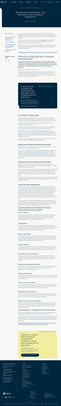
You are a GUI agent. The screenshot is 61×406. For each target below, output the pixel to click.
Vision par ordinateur (22, 246)
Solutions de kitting (6, 367)
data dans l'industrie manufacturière (42, 314)
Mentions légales (47, 393)
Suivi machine (54, 196)
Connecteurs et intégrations (27, 373)
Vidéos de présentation (26, 381)
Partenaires (32, 397)
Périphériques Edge (25, 377)
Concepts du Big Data (10, 42)
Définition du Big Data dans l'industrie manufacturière (10, 39)
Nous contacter (47, 397)
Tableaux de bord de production (7, 380)
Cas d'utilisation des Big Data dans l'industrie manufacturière (10, 46)
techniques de (33, 41)
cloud (25, 132)
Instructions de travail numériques (8, 365)
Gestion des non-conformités (27, 365)
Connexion (57, 2)
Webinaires (43, 366)
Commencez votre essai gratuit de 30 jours (29, 355)
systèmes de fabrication (29, 296)
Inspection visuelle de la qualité (27, 367)
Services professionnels (26, 376)
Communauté (44, 368)
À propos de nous (49, 2)
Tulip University (44, 365)
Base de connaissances (45, 369)
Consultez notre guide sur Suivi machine (41, 323)
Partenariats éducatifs (48, 395)
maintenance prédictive (35, 172)
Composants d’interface (26, 386)
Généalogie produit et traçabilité (7, 375)
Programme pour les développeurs (50, 396)
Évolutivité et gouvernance (26, 375)
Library (35, 2)
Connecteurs (24, 385)
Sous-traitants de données (48, 394)
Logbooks (4, 373)
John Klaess (27, 21)
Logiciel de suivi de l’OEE (6, 381)
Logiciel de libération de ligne (7, 374)
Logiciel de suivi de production (7, 379)
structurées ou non (34, 69)
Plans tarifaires (44, 373)
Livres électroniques (45, 367)
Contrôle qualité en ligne (26, 366)
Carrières (31, 395)
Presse (31, 396)
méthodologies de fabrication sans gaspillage (29, 33)
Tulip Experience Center (33, 394)
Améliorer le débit (22, 282)
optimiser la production (44, 275)
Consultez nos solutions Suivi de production (29, 106)
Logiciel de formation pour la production (9, 366)
